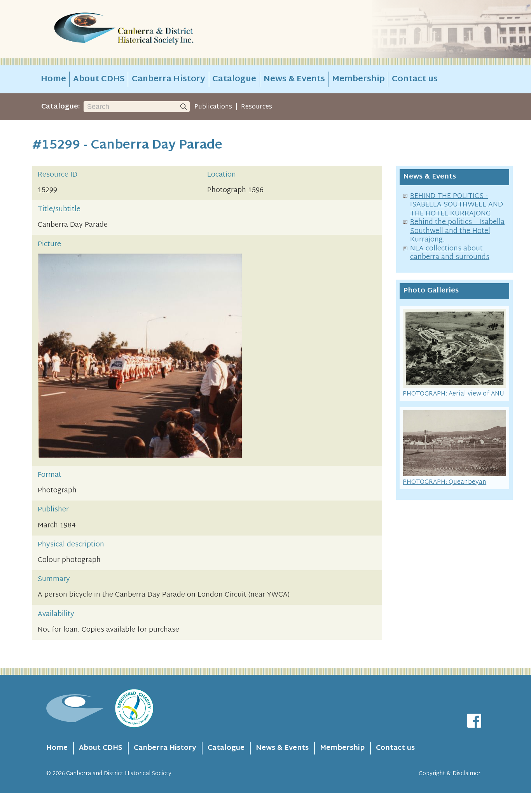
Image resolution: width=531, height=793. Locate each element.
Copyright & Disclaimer (449, 773)
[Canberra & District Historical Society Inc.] (151, 29)
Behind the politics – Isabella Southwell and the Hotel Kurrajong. (457, 231)
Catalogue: (60, 106)
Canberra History (168, 79)
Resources (256, 107)
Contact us (415, 79)
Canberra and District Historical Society (118, 773)
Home (53, 79)
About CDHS (99, 79)
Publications (213, 107)
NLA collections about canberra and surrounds (449, 253)
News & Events (294, 79)
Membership (358, 79)
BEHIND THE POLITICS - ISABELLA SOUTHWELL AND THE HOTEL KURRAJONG (456, 205)
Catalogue (234, 79)
